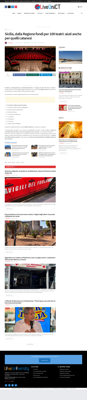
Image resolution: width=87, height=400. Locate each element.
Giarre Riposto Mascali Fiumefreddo (14, 178)
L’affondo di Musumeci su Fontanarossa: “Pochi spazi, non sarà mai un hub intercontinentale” (20, 154)
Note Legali (8, 381)
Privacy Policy (73, 388)
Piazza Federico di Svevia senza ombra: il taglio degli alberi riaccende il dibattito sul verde (46, 147)
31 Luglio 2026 (68, 92)
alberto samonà (11, 162)
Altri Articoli (30, 344)
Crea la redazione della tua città (67, 375)
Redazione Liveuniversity (65, 371)
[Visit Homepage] (47, 7)
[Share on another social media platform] (54, 74)
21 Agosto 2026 (42, 157)
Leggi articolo (10, 208)
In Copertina (70, 13)
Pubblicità (41, 1)
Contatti (45, 1)
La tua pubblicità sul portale (39, 371)
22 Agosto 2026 (42, 150)
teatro (22, 162)
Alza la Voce (16, 1)
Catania (19, 13)
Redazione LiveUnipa (64, 373)
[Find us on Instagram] (16, 7)
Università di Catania (29, 13)
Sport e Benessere (50, 13)
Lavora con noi (36, 375)
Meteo (61, 122)
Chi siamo (35, 369)
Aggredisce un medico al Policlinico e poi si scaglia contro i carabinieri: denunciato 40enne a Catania (30, 258)
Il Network (7, 1)
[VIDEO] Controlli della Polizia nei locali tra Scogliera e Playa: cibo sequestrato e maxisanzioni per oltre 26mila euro (47, 154)
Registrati (49, 1)
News (28, 42)
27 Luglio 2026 (71, 111)
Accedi (80, 6)
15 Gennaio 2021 (18, 42)
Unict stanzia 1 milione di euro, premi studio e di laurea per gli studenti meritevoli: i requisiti (75, 107)
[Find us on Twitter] (9, 7)
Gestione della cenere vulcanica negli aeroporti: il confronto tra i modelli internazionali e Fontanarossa (20, 147)
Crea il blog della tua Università (40, 377)
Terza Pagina (61, 13)
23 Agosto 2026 (16, 150)
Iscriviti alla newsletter (65, 377)
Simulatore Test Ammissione (25, 1)
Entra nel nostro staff (38, 373)
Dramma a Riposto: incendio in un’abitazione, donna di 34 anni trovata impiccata (30, 172)
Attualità (39, 13)
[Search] (81, 13)
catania (18, 162)
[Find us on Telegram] (12, 7)
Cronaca (8, 265)
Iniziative (11, 1)
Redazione (11, 42)
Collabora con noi (34, 1)
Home (13, 13)
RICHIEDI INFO (44, 360)
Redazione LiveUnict (64, 369)
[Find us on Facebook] (6, 7)
